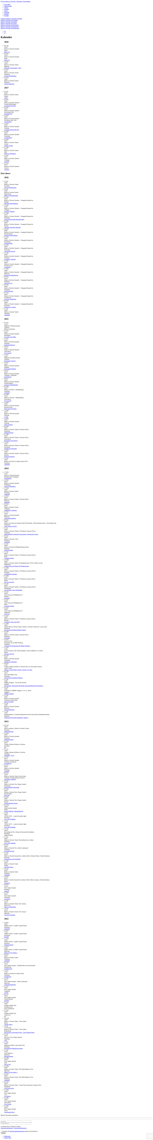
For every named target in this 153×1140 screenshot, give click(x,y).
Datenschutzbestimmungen (17, 1131)
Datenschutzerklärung (7, 1128)
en (5, 33)
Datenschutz (7, 1137)
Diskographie (8, 6)
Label (5, 11)
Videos (6, 7)
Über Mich (7, 4)
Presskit (6, 14)
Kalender (6, 12)
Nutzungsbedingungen (20, 1128)
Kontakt (6, 15)
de (5, 31)
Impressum (7, 1136)
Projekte (6, 9)
